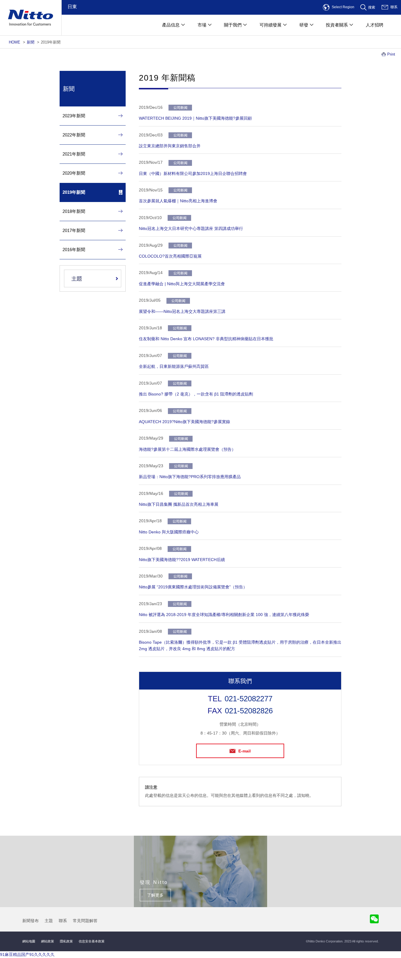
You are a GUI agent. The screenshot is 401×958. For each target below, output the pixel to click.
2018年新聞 (74, 211)
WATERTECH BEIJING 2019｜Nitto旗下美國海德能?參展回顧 (195, 118)
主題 (49, 920)
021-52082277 (248, 698)
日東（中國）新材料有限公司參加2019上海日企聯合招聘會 (193, 173)
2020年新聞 (74, 173)
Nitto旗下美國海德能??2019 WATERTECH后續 (182, 559)
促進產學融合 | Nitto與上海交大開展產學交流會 (182, 283)
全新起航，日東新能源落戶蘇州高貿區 (174, 366)
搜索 (371, 7)
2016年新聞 (74, 249)
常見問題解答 (85, 920)
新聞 (30, 42)
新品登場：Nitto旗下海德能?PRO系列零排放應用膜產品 (190, 476)
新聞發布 (30, 920)
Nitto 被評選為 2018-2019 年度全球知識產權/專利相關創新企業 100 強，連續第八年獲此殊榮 (224, 614)
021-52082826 (249, 710)
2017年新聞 (74, 230)
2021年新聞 (74, 153)
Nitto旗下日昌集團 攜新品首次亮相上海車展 (178, 504)
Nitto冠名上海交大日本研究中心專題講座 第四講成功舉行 (191, 228)
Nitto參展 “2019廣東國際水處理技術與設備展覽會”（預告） (193, 587)
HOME (14, 42)
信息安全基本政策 (92, 941)
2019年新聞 (74, 192)
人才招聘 (374, 24)
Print (391, 54)
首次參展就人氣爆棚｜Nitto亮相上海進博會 (178, 200)
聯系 (393, 7)
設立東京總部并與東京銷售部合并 (170, 145)
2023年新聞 (74, 115)
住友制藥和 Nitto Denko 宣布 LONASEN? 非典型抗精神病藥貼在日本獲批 (206, 338)
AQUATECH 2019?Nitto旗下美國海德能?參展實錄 (184, 421)
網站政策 (47, 941)
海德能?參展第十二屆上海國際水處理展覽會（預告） (187, 449)
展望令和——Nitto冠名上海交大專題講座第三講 (182, 311)
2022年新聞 (74, 134)
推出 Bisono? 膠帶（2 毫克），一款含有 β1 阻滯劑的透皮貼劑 (196, 394)
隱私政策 (66, 941)
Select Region (343, 7)
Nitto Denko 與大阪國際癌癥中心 (169, 532)
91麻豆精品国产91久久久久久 (27, 954)
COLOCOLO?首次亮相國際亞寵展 (170, 256)
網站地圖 (28, 941)
